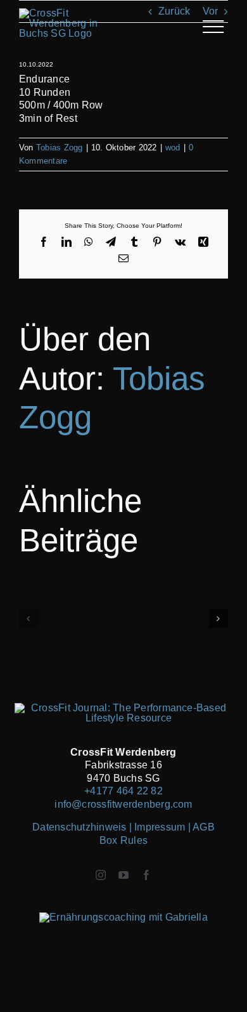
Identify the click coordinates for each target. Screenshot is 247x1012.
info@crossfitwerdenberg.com (123, 804)
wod (172, 147)
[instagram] (101, 875)
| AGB (201, 827)
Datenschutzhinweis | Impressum (109, 827)
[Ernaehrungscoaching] (123, 917)
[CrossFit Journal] (123, 707)
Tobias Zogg (59, 147)
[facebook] (146, 875)
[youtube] (123, 875)
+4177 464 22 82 (123, 790)
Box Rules (123, 840)
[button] (28, 618)
